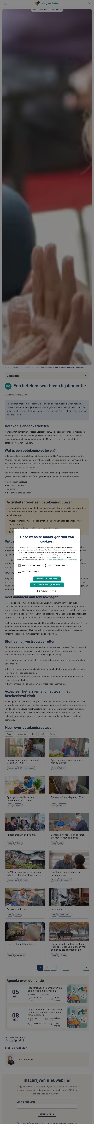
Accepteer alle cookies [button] (47, 579)
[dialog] (47, 562)
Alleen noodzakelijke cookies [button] (47, 585)
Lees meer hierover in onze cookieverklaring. (61, 560)
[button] (47, 591)
